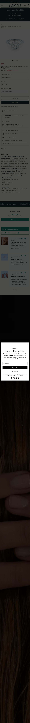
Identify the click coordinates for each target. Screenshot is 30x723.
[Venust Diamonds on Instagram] (14, 378)
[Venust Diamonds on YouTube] (18, 378)
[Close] (27, 344)
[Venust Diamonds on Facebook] (11, 378)
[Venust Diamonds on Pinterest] (16, 378)
